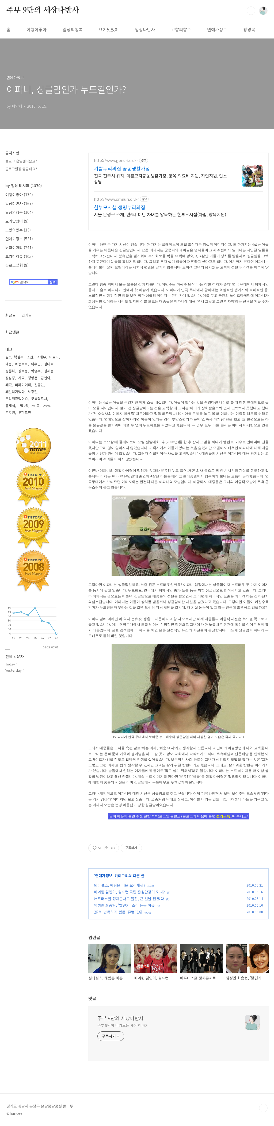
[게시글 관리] (113, 848)
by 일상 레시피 (23, 185)
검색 (251, 11)
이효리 (54, 356)
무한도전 (24, 412)
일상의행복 (73, 29)
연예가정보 (217, 29)
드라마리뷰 (19, 256)
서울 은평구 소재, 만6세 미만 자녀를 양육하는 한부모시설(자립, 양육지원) (160, 214)
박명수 (36, 370)
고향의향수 (181, 29)
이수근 (36, 363)
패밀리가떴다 (15, 391)
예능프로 (21, 363)
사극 (21, 377)
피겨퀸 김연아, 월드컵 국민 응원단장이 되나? (129, 892)
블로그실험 (17, 265)
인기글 (26, 315)
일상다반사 (145, 29)
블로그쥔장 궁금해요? (21, 168)
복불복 (19, 356)
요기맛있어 (109, 29)
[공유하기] (106, 848)
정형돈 (32, 377)
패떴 (8, 384)
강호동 (23, 370)
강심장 (10, 377)
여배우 (41, 356)
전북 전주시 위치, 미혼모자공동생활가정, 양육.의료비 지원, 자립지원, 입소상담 (160, 178)
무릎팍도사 (39, 398)
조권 (30, 356)
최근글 (10, 315)
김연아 (45, 377)
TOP (263, 1108)
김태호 (49, 363)
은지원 (10, 412)
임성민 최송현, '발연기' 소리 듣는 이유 (124, 905)
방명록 (249, 29)
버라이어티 (19, 247)
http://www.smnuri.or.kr (116, 199)
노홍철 (32, 391)
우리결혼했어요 (16, 398)
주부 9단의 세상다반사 (42, 10)
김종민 (39, 384)
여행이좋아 (36, 29)
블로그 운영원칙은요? (21, 161)
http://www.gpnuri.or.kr (116, 160)
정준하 (10, 370)
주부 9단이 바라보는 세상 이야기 (123, 1025)
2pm (46, 405)
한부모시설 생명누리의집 (119, 207)
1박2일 (23, 405)
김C (8, 356)
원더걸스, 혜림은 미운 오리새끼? (119, 885)
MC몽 (36, 405)
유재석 (10, 405)
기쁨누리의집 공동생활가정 (122, 168)
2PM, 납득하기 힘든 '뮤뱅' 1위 (118, 912)
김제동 (49, 370)
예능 (8, 363)
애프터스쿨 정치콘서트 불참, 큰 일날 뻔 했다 (129, 898)
